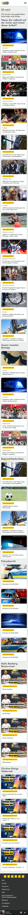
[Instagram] (12, 876)
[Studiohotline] (23, 876)
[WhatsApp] (5, 876)
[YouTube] (16, 876)
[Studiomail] (19, 876)
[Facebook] (8, 876)
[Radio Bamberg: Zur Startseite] (12, 3)
